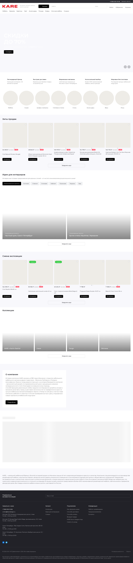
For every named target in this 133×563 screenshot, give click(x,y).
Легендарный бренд (14, 79)
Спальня (35, 183)
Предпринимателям (94, 512)
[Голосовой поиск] (102, 6)
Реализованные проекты (12, 183)
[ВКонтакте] (3, 542)
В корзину (7, 159)
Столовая (44, 183)
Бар (80, 183)
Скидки (47, 514)
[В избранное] (25, 124)
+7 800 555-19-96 (115, 1)
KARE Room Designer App (75, 519)
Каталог (48, 506)
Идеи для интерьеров (52, 512)
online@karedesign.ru (8, 512)
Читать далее (107, 558)
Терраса (72, 183)
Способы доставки (73, 512)
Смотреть (9, 52)
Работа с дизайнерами (95, 509)
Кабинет (53, 183)
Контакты (91, 514)
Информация (92, 506)
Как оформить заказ (73, 509)
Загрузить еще (66, 165)
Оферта (128, 551)
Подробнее (11, 402)
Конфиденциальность (118, 551)
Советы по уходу (72, 522)
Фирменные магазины (67, 79)
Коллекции (48, 509)
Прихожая (63, 183)
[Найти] (105, 6)
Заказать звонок (126, 1)
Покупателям (71, 506)
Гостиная (26, 183)
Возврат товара (72, 517)
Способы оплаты (72, 514)
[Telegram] (6, 542)
